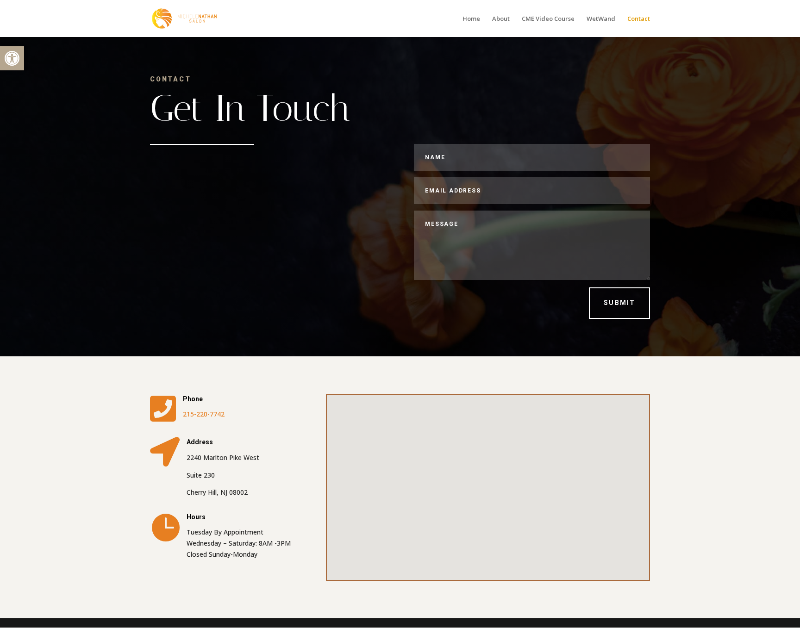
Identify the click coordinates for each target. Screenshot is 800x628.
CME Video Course (548, 19)
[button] (12, 58)
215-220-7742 (204, 414)
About (501, 19)
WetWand (601, 19)
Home (471, 19)
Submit (619, 302)
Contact (638, 19)
